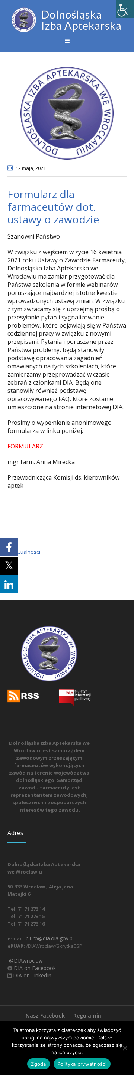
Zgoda (38, 1064)
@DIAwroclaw (25, 960)
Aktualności (26, 551)
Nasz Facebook (45, 1015)
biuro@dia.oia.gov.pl (49, 938)
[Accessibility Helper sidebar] (125, 9)
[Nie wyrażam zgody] (124, 1048)
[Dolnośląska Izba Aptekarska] (67, 19)
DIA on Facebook (34, 968)
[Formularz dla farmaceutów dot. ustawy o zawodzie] (67, 112)
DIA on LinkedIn (31, 975)
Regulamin (87, 1015)
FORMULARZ (26, 446)
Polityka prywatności (82, 1064)
